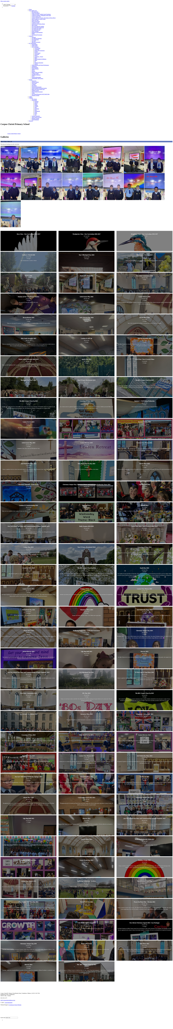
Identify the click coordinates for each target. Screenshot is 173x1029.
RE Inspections (35, 11)
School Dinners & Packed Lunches (39, 88)
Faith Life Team (35, 20)
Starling (36, 105)
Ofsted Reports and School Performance (40, 65)
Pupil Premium (35, 67)
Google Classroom (36, 116)
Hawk (35, 113)
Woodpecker (37, 111)
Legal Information (8, 1002)
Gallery (30, 96)
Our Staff (34, 40)
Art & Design (37, 48)
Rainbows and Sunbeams (37, 32)
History (36, 55)
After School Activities (36, 117)
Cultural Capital (35, 73)
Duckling (36, 101)
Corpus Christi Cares (36, 16)
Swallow (36, 106)
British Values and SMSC (37, 72)
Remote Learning (35, 118)
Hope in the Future (36, 21)
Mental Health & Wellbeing (40, 59)
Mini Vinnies (34, 25)
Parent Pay (34, 80)
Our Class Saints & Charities (38, 26)
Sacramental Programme (37, 34)
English (36, 51)
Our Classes (34, 99)
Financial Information (36, 77)
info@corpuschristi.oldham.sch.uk (8, 1000)
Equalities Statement (36, 74)
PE (35, 61)
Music (35, 60)
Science (36, 63)
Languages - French (38, 56)
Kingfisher (36, 108)
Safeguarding (34, 44)
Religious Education (38, 62)
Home (30, 9)
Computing (36, 49)
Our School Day (35, 39)
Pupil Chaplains (35, 31)
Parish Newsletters (36, 13)
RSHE (33, 33)
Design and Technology (39, 50)
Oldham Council (35, 90)
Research (31, 120)
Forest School (37, 53)
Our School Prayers (36, 30)
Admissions (34, 66)
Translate (13, 5)
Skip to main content (5, 1)
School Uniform (35, 82)
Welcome (34, 37)
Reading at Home (35, 95)
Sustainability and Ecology (37, 78)
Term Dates (34, 83)
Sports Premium (35, 68)
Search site (3, 1017)
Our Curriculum (35, 47)
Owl (35, 114)
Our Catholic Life (33, 10)
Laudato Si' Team (35, 22)
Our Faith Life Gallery (36, 28)
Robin (35, 103)
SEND (33, 70)
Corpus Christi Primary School (13, 133)
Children (31, 97)
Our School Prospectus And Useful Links (40, 94)
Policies (33, 71)
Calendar (34, 84)
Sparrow (36, 102)
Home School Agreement (37, 91)
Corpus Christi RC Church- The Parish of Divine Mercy (44, 17)
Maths (35, 57)
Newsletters (34, 85)
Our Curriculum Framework (38, 27)
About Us (31, 36)
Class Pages (34, 100)
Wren (35, 107)
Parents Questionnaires (36, 87)
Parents (30, 79)
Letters (33, 93)
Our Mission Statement (37, 38)
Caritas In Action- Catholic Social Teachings (41, 14)
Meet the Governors (36, 42)
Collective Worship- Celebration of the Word (41, 15)
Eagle (35, 112)
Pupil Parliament (35, 119)
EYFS (33, 76)
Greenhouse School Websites (15, 1004)
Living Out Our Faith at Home (38, 24)
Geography (36, 54)
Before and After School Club (38, 89)
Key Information (32, 43)
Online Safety (35, 45)
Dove (35, 110)
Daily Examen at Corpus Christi (38, 19)
